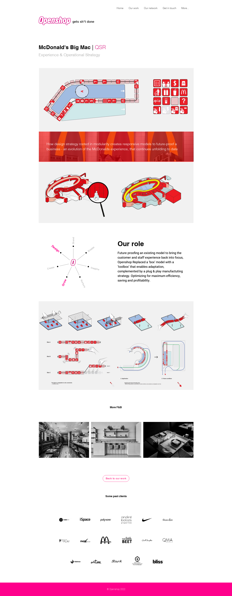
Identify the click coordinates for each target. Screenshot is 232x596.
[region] (64, 440)
